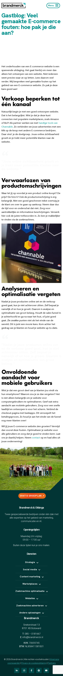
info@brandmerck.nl (32, 637)
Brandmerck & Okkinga (31, 507)
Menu (51, 5)
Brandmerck (31, 618)
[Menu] (56, 5)
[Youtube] (46, 670)
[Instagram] (24, 670)
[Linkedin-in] (16, 670)
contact (36, 437)
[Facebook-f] (31, 670)
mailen (46, 545)
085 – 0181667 (33, 633)
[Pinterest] (38, 670)
